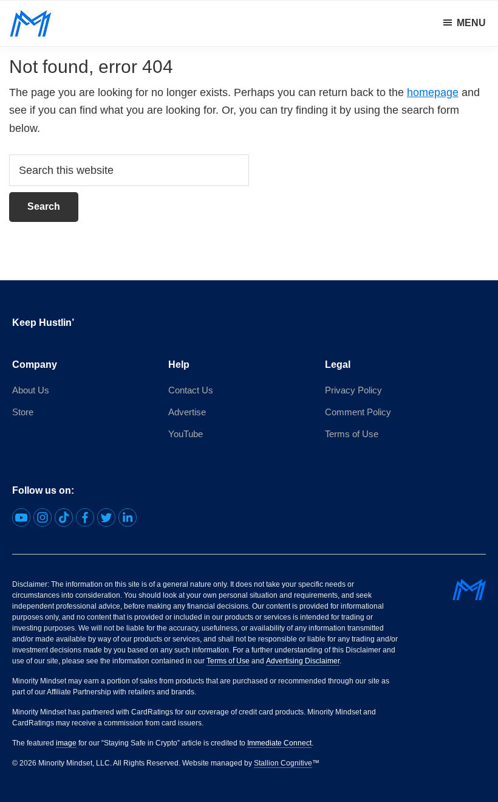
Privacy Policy (353, 390)
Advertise (187, 412)
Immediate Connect (279, 743)
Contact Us (190, 390)
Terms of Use (351, 434)
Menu (471, 23)
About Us (30, 390)
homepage (433, 92)
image (66, 743)
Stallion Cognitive (283, 763)
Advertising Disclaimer (302, 661)
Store (22, 412)
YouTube (185, 434)
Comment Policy (358, 412)
